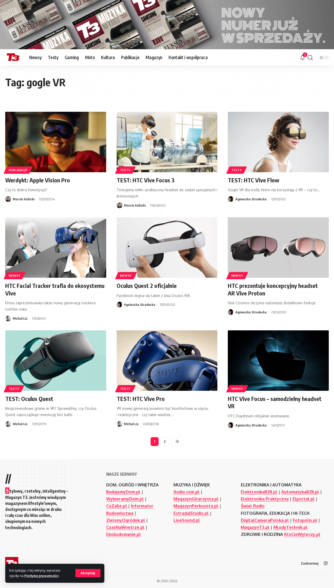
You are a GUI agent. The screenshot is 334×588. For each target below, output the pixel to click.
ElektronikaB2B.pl (259, 491)
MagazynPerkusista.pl (196, 506)
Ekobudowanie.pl (123, 534)
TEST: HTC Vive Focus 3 (146, 180)
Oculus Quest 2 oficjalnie (147, 285)
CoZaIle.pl (116, 506)
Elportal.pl (304, 499)
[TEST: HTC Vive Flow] (278, 142)
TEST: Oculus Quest (29, 398)
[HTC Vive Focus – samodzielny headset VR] (278, 360)
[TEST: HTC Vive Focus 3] (167, 142)
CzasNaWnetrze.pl (125, 527)
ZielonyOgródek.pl (125, 520)
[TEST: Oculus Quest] (55, 360)
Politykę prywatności (41, 576)
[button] (87, 573)
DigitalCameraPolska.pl (265, 520)
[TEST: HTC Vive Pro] (167, 360)
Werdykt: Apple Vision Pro (37, 180)
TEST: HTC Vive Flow (253, 180)
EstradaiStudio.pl (191, 513)
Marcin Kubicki (23, 199)
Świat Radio (253, 506)
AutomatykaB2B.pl (300, 491)
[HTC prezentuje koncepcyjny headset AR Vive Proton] (278, 247)
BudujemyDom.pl (123, 491)
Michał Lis (20, 318)
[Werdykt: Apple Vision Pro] (55, 142)
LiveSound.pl (187, 520)
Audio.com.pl (187, 491)
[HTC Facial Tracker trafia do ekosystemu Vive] (55, 247)
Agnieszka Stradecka (251, 199)
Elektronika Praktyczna (265, 499)
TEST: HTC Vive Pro (141, 398)
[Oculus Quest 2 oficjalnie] (167, 247)
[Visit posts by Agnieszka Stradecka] (231, 199)
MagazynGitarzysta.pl (196, 499)
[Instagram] (326, 563)
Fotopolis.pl (305, 520)
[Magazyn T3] (13, 57)
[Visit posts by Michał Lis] (8, 318)
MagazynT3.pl (255, 527)
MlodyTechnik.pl (290, 527)
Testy (125, 170)
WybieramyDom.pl (125, 499)
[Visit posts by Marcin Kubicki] (8, 199)
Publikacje (18, 170)
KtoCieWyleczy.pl (302, 534)
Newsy (15, 275)
